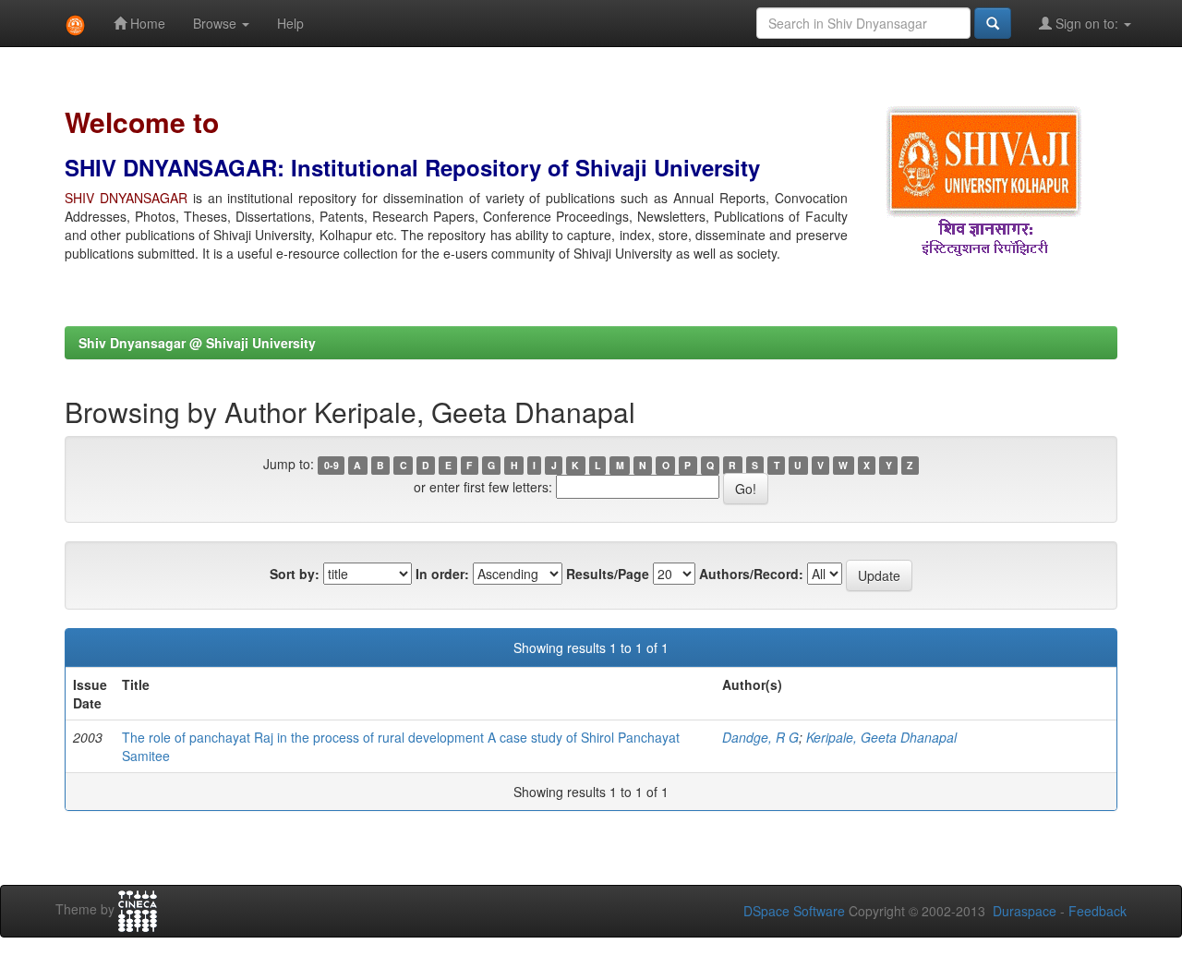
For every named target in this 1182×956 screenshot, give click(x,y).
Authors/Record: (751, 573)
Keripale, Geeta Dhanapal (881, 737)
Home (146, 23)
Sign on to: (1087, 23)
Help (290, 23)
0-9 (331, 465)
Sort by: (295, 573)
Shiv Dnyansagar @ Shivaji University (197, 342)
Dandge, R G (760, 737)
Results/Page (607, 573)
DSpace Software (794, 911)
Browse (216, 23)
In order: (442, 573)
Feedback (1097, 911)
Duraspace (1024, 911)
